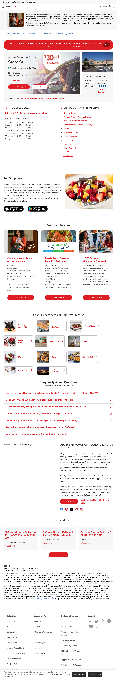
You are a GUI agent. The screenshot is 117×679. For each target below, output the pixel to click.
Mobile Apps (12, 637)
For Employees (40, 643)
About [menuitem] (62, 98)
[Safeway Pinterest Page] (102, 622)
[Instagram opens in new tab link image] (109, 622)
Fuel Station (58, 370)
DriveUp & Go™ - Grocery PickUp (77, 117)
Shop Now (39, 87)
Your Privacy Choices (69, 640)
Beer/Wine (55, 341)
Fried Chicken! (69, 152)
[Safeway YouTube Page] (91, 627)
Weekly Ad (10, 546)
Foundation (38, 648)
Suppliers (37, 637)
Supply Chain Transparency (71, 659)
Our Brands (11, 632)
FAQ (8, 626)
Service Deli (68, 156)
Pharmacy (21, 2)
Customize (54, 674)
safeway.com (71, 501)
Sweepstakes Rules (14, 643)
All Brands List (12, 669)
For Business (31, 2)
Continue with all (95, 674)
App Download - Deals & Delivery (77, 124)
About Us (37, 621)
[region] (58, 674)
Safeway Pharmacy (14, 659)
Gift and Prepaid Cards (16, 648)
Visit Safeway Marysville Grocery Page (97, 501)
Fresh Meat (68, 140)
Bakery (66, 128)
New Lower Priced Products (75, 121)
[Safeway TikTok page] (98, 627)
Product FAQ (12, 664)
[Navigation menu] (3, 7)
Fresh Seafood (69, 148)
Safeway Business (71, 132)
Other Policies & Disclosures (72, 665)
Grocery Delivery (70, 113)
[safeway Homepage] (11, 7)
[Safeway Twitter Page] (96, 622)
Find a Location (60, 555)
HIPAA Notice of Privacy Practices (71, 652)
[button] (105, 7)
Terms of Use (66, 621)
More (106, 45)
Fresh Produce (69, 144)
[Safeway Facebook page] (91, 622)
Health (13, 2)
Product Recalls (40, 653)
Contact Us (11, 621)
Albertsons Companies (43, 632)
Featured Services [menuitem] (29, 98)
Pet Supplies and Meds (24, 326)
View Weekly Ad (19, 87)
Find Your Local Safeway (16, 653)
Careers (37, 626)
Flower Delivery (70, 136)
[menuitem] (12, 45)
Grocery (6, 2)
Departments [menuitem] (45, 98)
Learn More (100, 297)
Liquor (89, 341)
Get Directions (14, 80)
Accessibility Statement (70, 646)
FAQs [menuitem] (55, 98)
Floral (24, 357)
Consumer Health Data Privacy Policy (70, 633)
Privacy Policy (66, 626)
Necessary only (78, 674)
